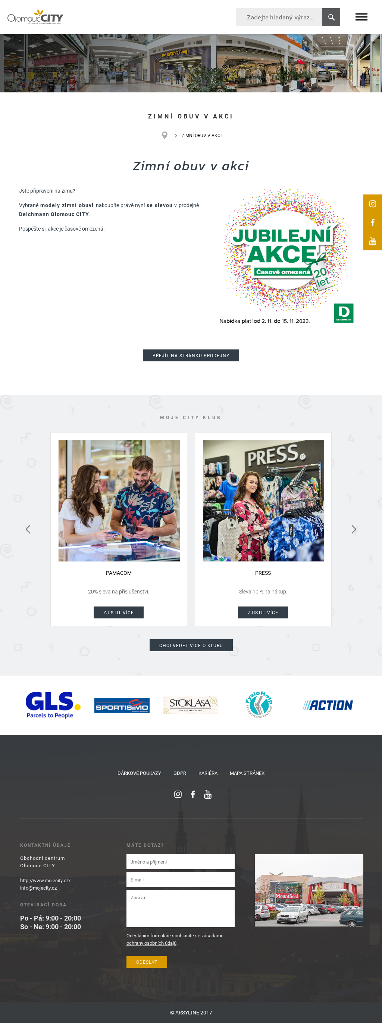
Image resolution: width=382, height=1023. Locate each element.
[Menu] (361, 16)
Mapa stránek (247, 773)
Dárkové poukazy (139, 773)
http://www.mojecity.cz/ (45, 880)
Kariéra (207, 773)
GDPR (179, 773)
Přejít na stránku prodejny (191, 355)
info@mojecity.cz (38, 887)
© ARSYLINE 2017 (191, 1012)
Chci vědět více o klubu (191, 645)
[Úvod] (168, 135)
